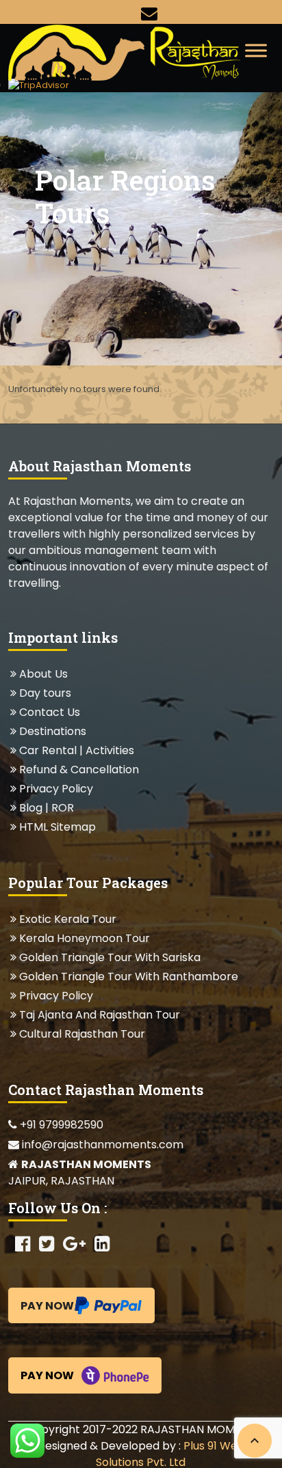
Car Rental (48, 750)
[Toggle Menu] (256, 50)
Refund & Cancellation (78, 769)
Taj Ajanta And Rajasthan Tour (99, 1015)
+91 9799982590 (60, 1125)
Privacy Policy (55, 789)
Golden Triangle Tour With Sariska (109, 957)
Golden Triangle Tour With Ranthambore (128, 976)
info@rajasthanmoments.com (101, 1144)
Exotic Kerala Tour (67, 919)
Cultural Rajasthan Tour (81, 1034)
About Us (43, 674)
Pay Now (47, 1306)
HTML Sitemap (57, 827)
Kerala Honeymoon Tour (84, 938)
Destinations (52, 731)
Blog (30, 808)
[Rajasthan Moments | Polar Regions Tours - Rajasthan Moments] (131, 51)
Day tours (44, 693)
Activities (110, 750)
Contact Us (49, 712)
